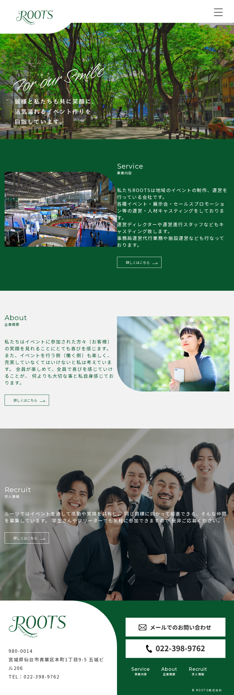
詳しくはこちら (138, 262)
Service (140, 671)
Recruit (198, 671)
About (169, 671)
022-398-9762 (42, 676)
